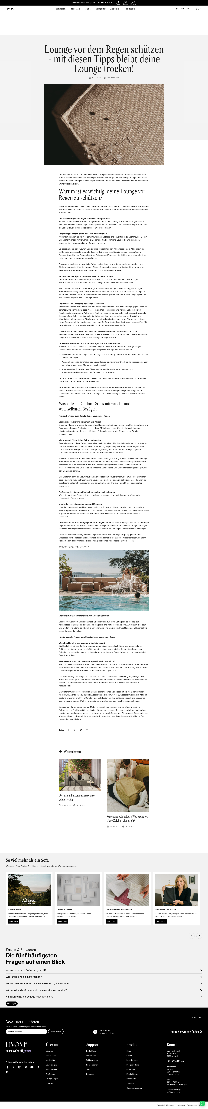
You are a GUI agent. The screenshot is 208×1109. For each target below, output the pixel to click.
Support (92, 1044)
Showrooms (91, 1056)
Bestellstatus (91, 1051)
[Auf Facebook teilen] (68, 730)
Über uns (52, 1044)
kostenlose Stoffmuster (120, 322)
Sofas (87, 9)
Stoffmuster (50, 1074)
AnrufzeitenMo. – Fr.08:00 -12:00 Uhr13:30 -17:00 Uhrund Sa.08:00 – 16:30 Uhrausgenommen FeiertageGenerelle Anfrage (177, 1078)
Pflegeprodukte (133, 1065)
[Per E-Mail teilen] (87, 730)
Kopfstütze (131, 1069)
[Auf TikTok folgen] (38, 1067)
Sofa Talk (50, 1083)
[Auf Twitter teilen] (74, 730)
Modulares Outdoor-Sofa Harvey (74, 547)
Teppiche (130, 1083)
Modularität (50, 1060)
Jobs (88, 1069)
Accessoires (114, 9)
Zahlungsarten (92, 1060)
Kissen (129, 1056)
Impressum (181, 1105)
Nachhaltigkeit (51, 1069)
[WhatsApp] (202, 1103)
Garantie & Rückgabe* (166, 1105)
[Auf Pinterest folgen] (25, 1067)
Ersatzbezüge (132, 1060)
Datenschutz (192, 1105)
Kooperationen (92, 1065)
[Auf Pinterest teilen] (80, 730)
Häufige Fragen (52, 1079)
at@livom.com (173, 1092)
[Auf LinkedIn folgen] (7, 1071)
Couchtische (131, 1079)
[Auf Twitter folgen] (13, 1067)
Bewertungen (51, 1065)
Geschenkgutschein (134, 1088)
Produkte (133, 1044)
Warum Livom (51, 1056)
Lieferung (90, 1074)
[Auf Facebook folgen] (7, 1067)
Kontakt (173, 1044)
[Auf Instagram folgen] (19, 1067)
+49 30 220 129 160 (175, 1061)
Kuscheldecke (132, 1074)
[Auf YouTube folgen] (32, 1067)
